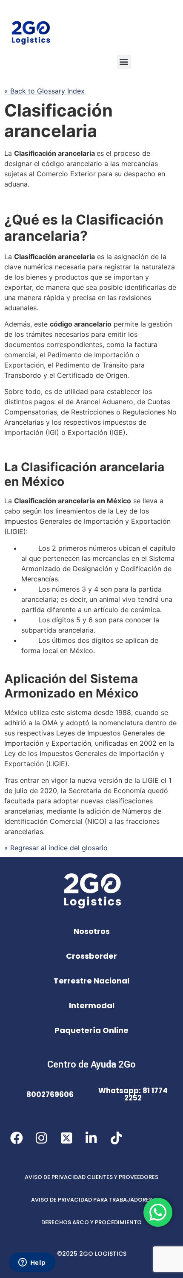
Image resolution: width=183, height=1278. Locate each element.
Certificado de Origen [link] (92, 375)
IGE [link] (117, 432)
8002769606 (50, 1094)
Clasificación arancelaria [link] (58, 120)
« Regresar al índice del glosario (56, 847)
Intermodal (91, 1005)
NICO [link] (95, 821)
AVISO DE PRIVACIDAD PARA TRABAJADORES (91, 1200)
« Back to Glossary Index (44, 91)
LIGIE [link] (15, 531)
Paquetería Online (91, 1030)
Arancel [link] (88, 401)
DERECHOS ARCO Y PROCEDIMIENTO (91, 1222)
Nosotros (92, 931)
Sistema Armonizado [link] (71, 685)
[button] (124, 62)
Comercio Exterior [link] (66, 173)
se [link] (108, 277)
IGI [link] (52, 432)
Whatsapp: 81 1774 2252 (133, 1094)
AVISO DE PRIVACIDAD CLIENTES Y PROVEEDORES (91, 1177)
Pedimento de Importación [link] (90, 354)
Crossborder (91, 956)
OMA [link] (50, 722)
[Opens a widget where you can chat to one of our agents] (32, 1263)
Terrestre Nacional (91, 980)
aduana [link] (16, 184)
